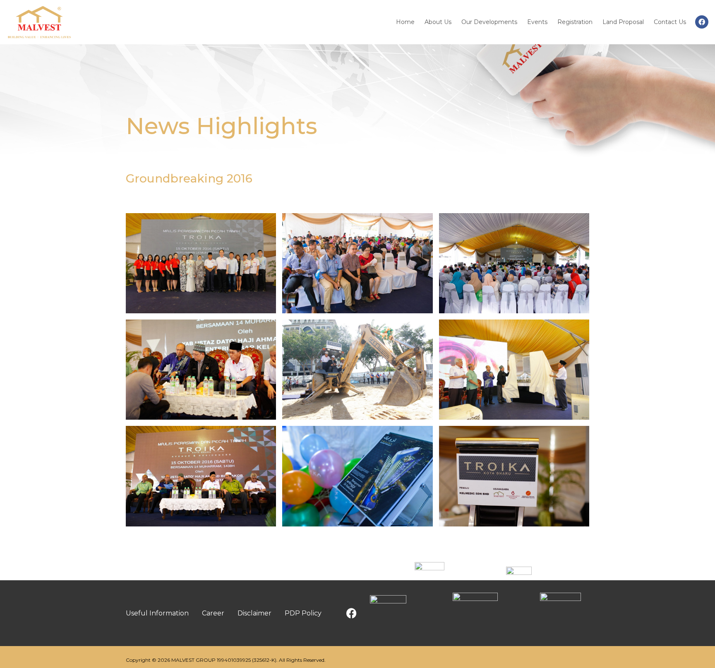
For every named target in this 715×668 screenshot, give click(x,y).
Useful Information (157, 613)
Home (405, 22)
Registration (575, 22)
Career (213, 613)
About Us (438, 22)
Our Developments (489, 22)
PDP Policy (303, 613)
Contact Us (670, 22)
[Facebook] (701, 22)
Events (537, 22)
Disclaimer (254, 613)
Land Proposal (623, 22)
